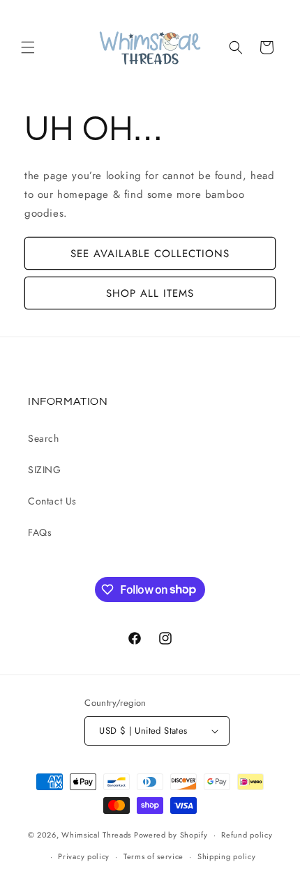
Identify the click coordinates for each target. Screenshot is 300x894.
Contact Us (52, 501)
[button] (28, 47)
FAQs (40, 532)
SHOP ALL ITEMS (150, 293)
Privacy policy (84, 856)
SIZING (44, 470)
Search (43, 438)
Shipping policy (226, 856)
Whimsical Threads (96, 834)
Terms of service (153, 856)
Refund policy (246, 834)
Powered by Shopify (171, 834)
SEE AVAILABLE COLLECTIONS (150, 253)
